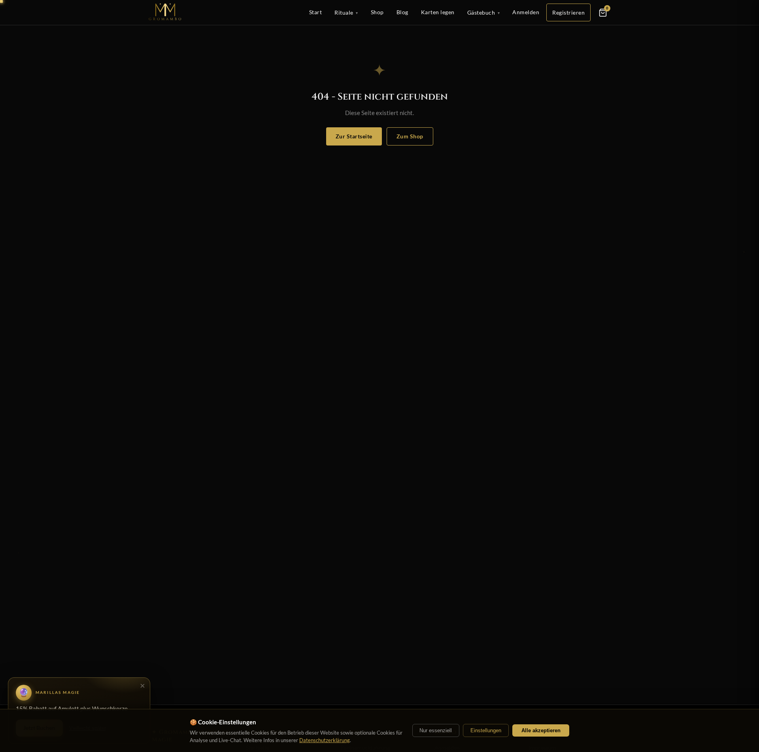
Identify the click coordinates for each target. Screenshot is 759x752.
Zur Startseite (354, 136)
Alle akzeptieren (541, 730)
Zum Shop (409, 136)
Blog (402, 12)
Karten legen (438, 12)
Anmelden (525, 12)
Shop (377, 12)
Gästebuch (483, 12)
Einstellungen (485, 730)
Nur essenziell (435, 730)
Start (315, 12)
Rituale (346, 12)
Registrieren (568, 12)
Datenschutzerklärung (324, 740)
